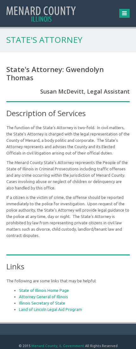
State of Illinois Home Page (44, 290)
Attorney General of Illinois (43, 296)
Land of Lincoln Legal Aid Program (50, 309)
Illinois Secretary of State (42, 303)
